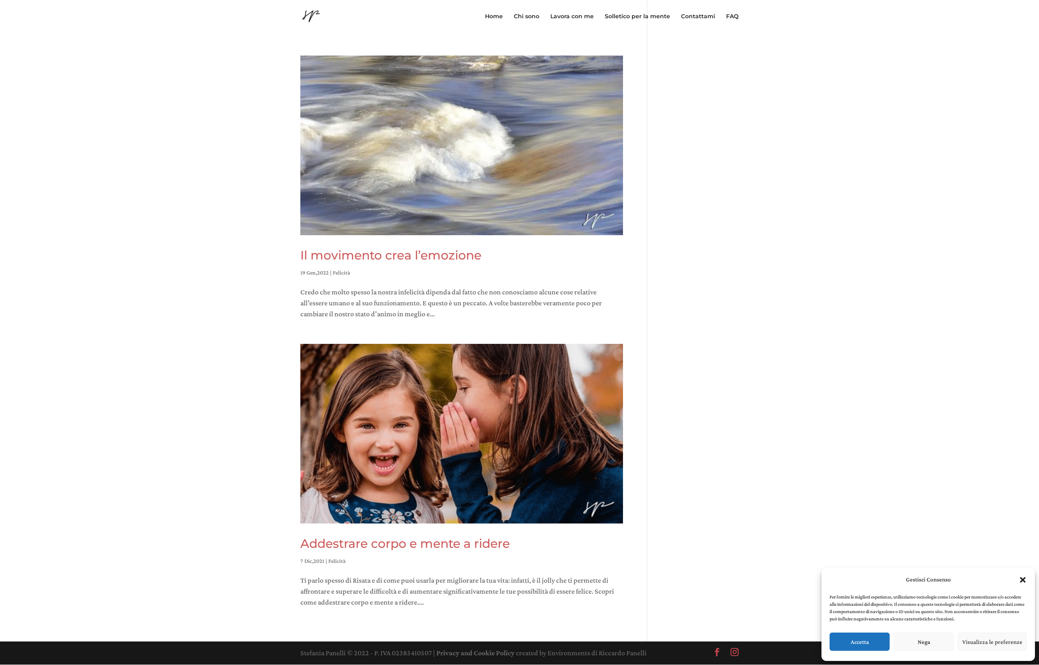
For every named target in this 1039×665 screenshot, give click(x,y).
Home (494, 16)
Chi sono (526, 16)
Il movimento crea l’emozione (390, 255)
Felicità (341, 272)
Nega (924, 642)
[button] (1023, 580)
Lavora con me (572, 16)
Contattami (698, 16)
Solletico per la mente (637, 16)
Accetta (860, 642)
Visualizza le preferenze (992, 642)
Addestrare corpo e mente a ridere (405, 543)
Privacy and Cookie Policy (475, 653)
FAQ (732, 16)
